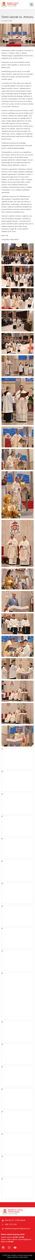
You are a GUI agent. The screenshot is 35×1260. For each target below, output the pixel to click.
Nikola (26, 1257)
